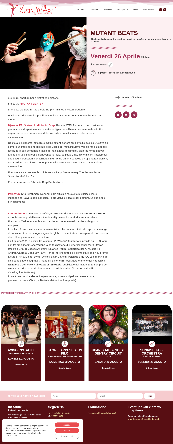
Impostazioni (67, 436)
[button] (118, 114)
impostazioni (11, 435)
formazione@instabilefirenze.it (102, 413)
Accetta (67, 425)
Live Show (94, 10)
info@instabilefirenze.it (58, 413)
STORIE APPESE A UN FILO (64, 351)
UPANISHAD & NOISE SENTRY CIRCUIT (108, 351)
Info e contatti (148, 10)
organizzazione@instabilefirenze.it (143, 419)
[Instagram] (164, 9)
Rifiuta (67, 430)
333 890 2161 (57, 416)
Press (135, 10)
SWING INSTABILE (21, 350)
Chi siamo (80, 10)
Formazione (107, 10)
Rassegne (121, 10)
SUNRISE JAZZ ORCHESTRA (152, 351)
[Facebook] (160, 9)
